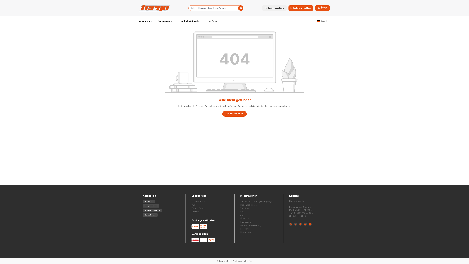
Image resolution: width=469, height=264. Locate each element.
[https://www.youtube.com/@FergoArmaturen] (305, 224)
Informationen (248, 195)
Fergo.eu (244, 229)
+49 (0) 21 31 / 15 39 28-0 (301, 213)
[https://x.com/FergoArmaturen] (295, 224)
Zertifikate (245, 208)
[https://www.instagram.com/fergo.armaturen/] (290, 224)
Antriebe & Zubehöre (152, 210)
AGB (194, 205)
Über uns (244, 218)
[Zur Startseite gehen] (154, 8)
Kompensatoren (151, 206)
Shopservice (199, 195)
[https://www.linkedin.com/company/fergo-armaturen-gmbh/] (310, 224)
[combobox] (215, 8)
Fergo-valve (245, 232)
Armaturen (148, 201)
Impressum (245, 222)
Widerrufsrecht (199, 208)
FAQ (242, 211)
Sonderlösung (150, 215)
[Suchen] (240, 8)
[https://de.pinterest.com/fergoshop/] (300, 224)
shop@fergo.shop (297, 216)
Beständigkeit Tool (248, 205)
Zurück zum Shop (234, 113)
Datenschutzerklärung (250, 225)
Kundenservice (198, 201)
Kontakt (195, 211)
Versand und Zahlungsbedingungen (256, 201)
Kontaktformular (296, 201)
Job (242, 215)
